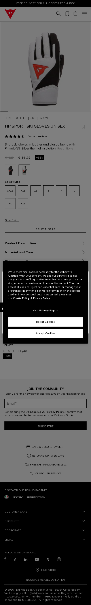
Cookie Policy (21, 298)
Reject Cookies (45, 321)
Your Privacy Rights (45, 310)
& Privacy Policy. (40, 298)
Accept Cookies (45, 333)
